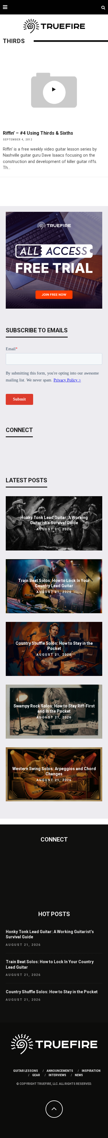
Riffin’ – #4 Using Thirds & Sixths (38, 133)
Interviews (57, 1075)
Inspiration (91, 1070)
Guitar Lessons (25, 1070)
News (79, 1075)
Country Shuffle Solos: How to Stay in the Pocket (52, 991)
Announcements (60, 1070)
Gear (36, 1075)
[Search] (103, 7)
